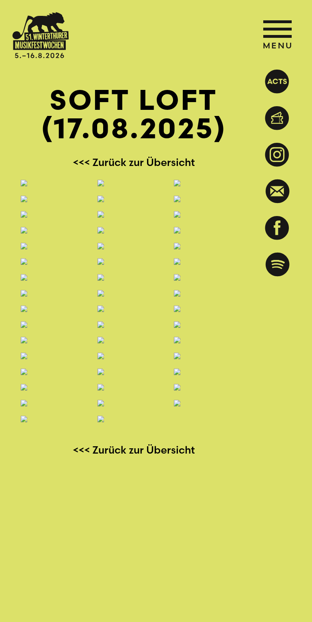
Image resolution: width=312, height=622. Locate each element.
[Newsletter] (276, 191)
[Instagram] (276, 154)
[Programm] (276, 81)
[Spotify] (276, 264)
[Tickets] (276, 118)
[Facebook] (276, 228)
